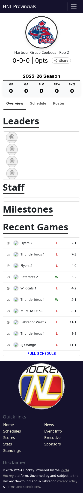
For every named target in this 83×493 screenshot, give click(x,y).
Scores (9, 437)
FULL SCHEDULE (41, 353)
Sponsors (52, 444)
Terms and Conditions (23, 486)
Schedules (12, 431)
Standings (12, 450)
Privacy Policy (67, 481)
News (49, 424)
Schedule (38, 103)
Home (8, 424)
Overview (14, 103)
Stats (7, 444)
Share (61, 60)
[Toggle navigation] (73, 6)
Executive (52, 437)
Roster (59, 103)
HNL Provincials (19, 6)
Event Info (53, 431)
